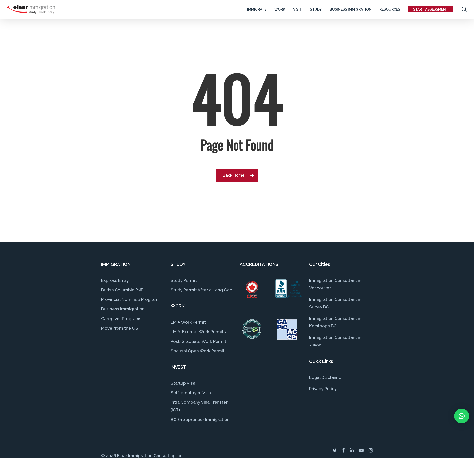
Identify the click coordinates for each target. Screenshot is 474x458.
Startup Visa (183, 383)
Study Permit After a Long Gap (201, 289)
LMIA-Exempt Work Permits (198, 331)
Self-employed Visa (191, 392)
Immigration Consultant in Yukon (335, 341)
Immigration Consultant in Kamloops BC (335, 322)
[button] (461, 416)
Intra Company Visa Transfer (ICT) (199, 406)
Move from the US (119, 328)
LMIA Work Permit (188, 322)
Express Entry (115, 280)
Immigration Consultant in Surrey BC (335, 303)
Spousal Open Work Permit (198, 350)
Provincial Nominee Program (129, 299)
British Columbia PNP (122, 289)
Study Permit (184, 280)
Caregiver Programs (121, 318)
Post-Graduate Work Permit (198, 341)
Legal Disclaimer (326, 377)
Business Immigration (123, 308)
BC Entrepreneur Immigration (200, 419)
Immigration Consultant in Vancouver (335, 284)
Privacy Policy (322, 388)
